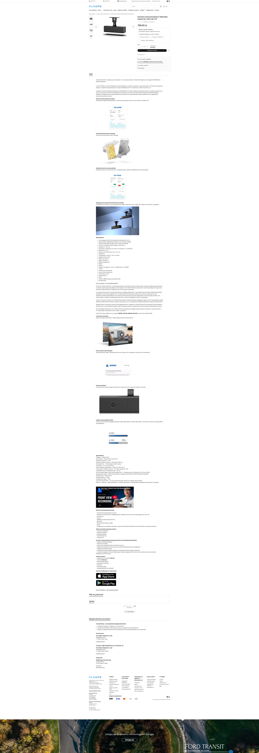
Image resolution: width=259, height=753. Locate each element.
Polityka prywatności (114, 684)
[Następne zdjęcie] (133, 26)
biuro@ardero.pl (100, 667)
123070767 (99, 666)
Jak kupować (112, 682)
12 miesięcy (158, 37)
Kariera (161, 681)
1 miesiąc (145, 37)
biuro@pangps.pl (96, 709)
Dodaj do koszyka (152, 50)
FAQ (110, 694)
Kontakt (161, 679)
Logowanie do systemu (150, 685)
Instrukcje (111, 692)
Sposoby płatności (126, 689)
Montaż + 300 (147, 40)
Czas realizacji (125, 687)
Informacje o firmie (164, 684)
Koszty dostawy (125, 685)
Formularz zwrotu (138, 687)
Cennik (111, 686)
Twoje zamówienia (151, 679)
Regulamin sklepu (113, 679)
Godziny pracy (163, 682)
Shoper (167, 699)
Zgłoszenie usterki (138, 689)
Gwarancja (136, 682)
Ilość (139, 44)
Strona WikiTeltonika (112, 283)
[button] (161, 6)
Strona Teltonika (100, 590)
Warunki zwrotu (138, 686)
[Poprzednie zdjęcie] (96, 26)
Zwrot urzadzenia (138, 691)
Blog (161, 686)
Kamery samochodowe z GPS (103, 14)
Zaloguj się (129, 740)
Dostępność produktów (124, 681)
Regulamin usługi (113, 681)
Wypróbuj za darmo (114, 690)
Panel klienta (150, 687)
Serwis (135, 684)
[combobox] (144, 6)
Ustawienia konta (151, 681)
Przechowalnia (150, 682)
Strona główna (92, 14)
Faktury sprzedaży (126, 684)
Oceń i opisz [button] (130, 611)
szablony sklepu (156, 699)
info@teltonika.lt (100, 641)
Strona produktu (100, 283)
